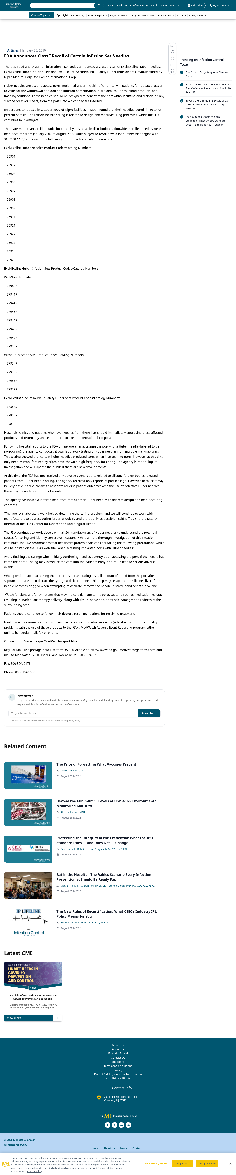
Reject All (182, 1163)
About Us (118, 1049)
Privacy (118, 1070)
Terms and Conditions (118, 1066)
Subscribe (147, 713)
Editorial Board (118, 1053)
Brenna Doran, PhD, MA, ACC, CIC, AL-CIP (132, 885)
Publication (157, 5)
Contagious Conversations (142, 15)
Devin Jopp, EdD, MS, (72, 849)
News (111, 5)
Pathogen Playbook (198, 15)
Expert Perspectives (97, 15)
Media (120, 5)
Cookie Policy (34, 1171)
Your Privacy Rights (118, 1078)
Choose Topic (38, 15)
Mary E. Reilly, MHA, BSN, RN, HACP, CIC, (83, 885)
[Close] (230, 1163)
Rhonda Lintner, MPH (72, 812)
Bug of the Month (118, 15)
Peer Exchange (78, 15)
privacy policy (73, 720)
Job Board (118, 1062)
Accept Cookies (207, 1163)
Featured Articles (166, 15)
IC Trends (181, 15)
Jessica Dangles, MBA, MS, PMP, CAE (107, 849)
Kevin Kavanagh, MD (72, 770)
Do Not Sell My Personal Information (118, 1074)
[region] (118, 1164)
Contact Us (118, 1057)
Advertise (118, 1045)
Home (94, 1148)
